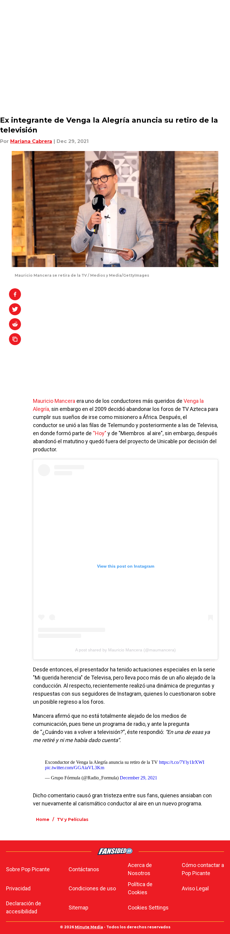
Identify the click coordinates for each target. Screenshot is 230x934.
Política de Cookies (140, 888)
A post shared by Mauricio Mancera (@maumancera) (125, 649)
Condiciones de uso (92, 888)
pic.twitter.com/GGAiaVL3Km (74, 767)
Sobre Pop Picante (28, 869)
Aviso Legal (195, 888)
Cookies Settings (148, 907)
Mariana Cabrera (31, 141)
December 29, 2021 (138, 777)
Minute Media (89, 927)
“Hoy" (99, 433)
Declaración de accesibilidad (23, 907)
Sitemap (78, 907)
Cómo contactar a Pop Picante (203, 869)
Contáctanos (84, 869)
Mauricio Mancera (54, 401)
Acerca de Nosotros (140, 869)
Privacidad (18, 888)
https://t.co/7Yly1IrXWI (181, 762)
